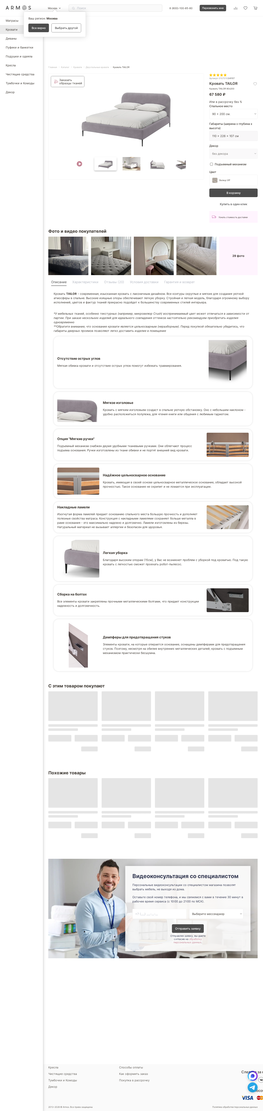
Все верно (39, 28)
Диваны (11, 38)
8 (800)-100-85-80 (181, 8)
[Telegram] (253, 1087)
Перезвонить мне (213, 7)
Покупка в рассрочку (134, 1080)
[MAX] (253, 1076)
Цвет (212, 172)
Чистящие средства (20, 74)
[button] (79, 163)
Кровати (12, 29)
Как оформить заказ (133, 1074)
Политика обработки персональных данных (235, 1107)
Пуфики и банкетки (19, 47)
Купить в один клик (233, 204)
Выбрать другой (66, 28)
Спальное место (221, 106)
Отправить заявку (188, 928)
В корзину (234, 193)
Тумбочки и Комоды (20, 83)
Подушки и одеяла (19, 56)
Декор (10, 92)
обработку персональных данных (188, 940)
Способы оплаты (131, 1067)
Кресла (11, 65)
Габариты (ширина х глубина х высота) (230, 126)
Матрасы (12, 20)
